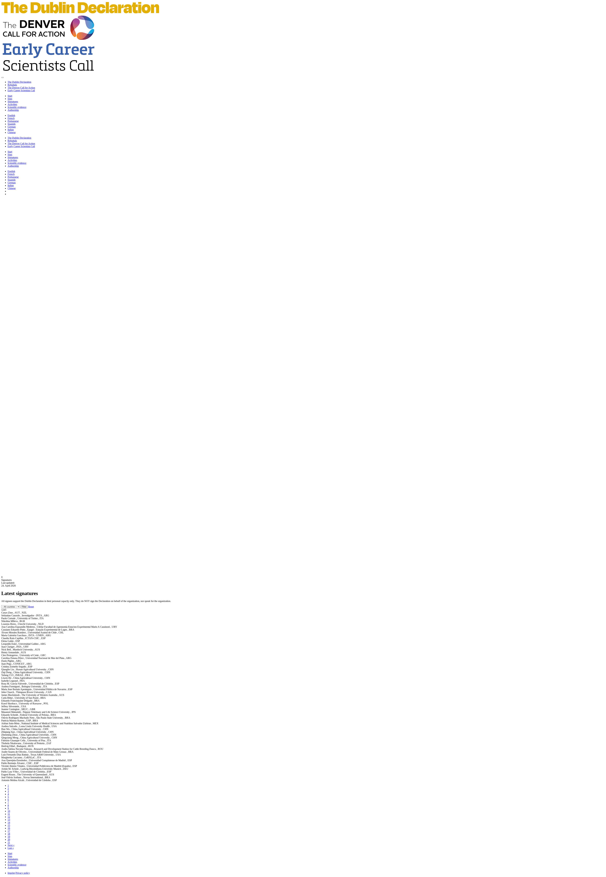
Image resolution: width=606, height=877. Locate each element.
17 (9, 831)
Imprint (11, 873)
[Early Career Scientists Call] (48, 73)
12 (9, 816)
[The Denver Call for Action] (48, 39)
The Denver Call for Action (21, 87)
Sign (10, 98)
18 (9, 834)
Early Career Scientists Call (21, 90)
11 (9, 814)
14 (9, 822)
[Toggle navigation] (2, 77)
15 (9, 825)
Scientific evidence (17, 107)
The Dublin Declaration (19, 82)
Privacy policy (22, 873)
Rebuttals (12, 84)
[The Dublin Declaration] (80, 13)
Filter (24, 607)
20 (9, 839)
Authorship (13, 110)
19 (9, 836)
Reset (31, 606)
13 (9, 819)
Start (10, 96)
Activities (12, 104)
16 (9, 828)
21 (9, 842)
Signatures (13, 101)
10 (9, 811)
